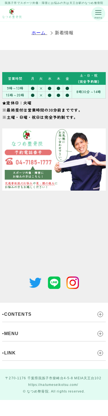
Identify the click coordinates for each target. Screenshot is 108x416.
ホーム (39, 32)
